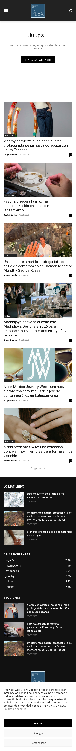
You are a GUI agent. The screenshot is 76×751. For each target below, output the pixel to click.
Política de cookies (15, 708)
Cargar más (37, 468)
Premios (53, 607)
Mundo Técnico (48, 604)
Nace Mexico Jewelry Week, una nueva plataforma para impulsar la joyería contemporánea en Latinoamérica (35, 391)
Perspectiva (39, 607)
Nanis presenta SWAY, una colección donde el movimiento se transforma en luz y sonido (38, 451)
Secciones (67, 607)
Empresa (50, 596)
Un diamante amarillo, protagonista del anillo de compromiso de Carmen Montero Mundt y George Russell (38, 266)
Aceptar (38, 723)
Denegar (38, 733)
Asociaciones (20, 596)
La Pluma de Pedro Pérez (59, 601)
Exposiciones (55, 599)
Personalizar (38, 742)
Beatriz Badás (10, 215)
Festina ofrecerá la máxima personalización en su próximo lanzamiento (28, 205)
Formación (20, 601)
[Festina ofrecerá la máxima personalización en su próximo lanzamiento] (38, 180)
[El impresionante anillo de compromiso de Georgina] (14, 537)
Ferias (7, 316)
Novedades (9, 135)
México (32, 604)
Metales (20, 604)
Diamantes (36, 596)
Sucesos (67, 609)
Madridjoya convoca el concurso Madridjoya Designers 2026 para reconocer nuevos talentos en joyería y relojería (35, 328)
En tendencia (10, 255)
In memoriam (36, 601)
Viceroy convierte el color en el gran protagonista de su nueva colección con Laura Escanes (36, 145)
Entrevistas (26, 599)
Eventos (8, 380)
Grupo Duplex (10, 154)
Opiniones (23, 607)
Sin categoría (52, 609)
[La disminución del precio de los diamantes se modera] (14, 499)
